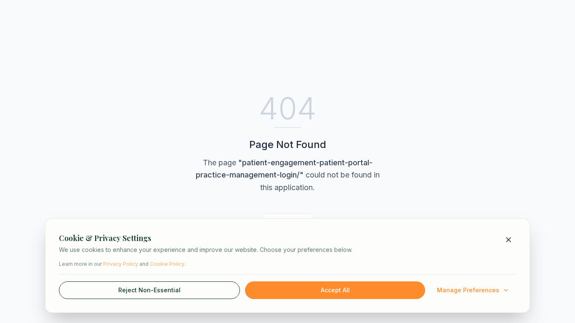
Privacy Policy (120, 264)
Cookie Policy (167, 264)
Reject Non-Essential (149, 290)
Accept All (335, 290)
